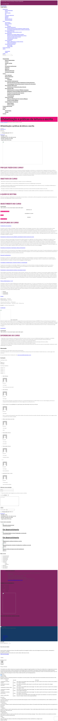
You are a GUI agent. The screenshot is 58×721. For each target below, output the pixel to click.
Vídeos (4, 638)
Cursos (4, 21)
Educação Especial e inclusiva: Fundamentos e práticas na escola (18, 28)
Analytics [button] (2, 706)
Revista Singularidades (9, 10)
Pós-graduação (4, 122)
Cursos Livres (5, 560)
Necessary (4, 675)
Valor (1, 511)
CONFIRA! (2, 215)
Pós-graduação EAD (8, 33)
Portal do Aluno (4, 1)
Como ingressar (7, 22)
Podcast (6, 11)
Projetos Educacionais (6, 47)
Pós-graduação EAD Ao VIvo (9, 30)
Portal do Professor (11, 1)
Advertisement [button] (3, 711)
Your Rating (2, 495)
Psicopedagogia (10, 39)
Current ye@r (3, 509)
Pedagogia (9, 26)
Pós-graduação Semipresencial (10, 27)
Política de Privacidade (4, 654)
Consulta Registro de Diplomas (10, 44)
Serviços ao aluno (5, 636)
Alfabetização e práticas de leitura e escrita (14, 32)
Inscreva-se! (2, 134)
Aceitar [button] (2, 657)
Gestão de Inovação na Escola (12, 38)
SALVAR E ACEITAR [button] (3, 720)
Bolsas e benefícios (8, 23)
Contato (4, 53)
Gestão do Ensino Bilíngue (11, 42)
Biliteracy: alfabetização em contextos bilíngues (15, 41)
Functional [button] (2, 697)
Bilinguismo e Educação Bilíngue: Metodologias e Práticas (16, 35)
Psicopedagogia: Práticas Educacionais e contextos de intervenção (18, 29)
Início (1, 122)
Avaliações (7, 16)
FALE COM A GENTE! (3, 219)
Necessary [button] (2, 674)
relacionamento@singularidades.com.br (24, 355)
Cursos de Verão (5, 558)
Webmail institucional (8, 18)
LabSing (4, 48)
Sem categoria (5, 567)
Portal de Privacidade (8, 20)
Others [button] (1, 716)
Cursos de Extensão (8, 40)
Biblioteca (6, 17)
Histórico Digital (9, 46)
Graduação (7, 24)
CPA (5, 14)
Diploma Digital (9, 45)
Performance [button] (2, 702)
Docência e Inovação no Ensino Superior (14, 36)
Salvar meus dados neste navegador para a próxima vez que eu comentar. (14, 493)
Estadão (6, 52)
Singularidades (5, 9)
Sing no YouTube (7, 12)
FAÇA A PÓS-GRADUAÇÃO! (4, 211)
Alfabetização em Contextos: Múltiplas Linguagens (15, 34)
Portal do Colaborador (19, 1)
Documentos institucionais (9, 15)
